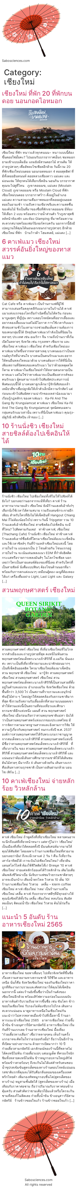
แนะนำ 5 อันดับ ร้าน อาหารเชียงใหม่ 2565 (32, 920)
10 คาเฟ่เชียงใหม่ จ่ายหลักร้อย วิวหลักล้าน (38, 784)
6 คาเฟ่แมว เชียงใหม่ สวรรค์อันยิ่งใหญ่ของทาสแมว (36, 249)
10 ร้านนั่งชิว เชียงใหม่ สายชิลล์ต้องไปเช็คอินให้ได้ (36, 433)
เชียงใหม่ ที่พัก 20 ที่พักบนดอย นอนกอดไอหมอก (37, 97)
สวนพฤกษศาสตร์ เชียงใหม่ (38, 590)
